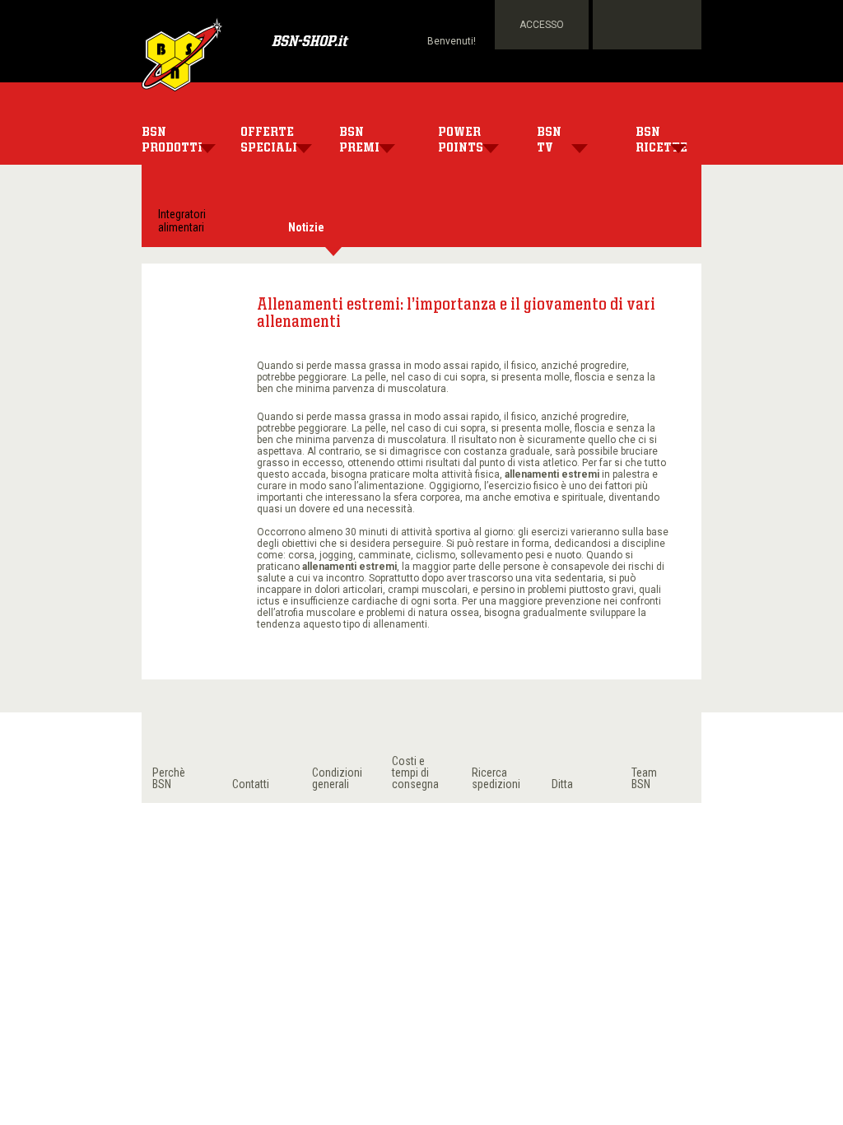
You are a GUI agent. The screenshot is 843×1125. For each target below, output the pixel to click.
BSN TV (549, 140)
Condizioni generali (337, 778)
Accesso (541, 24)
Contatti (250, 784)
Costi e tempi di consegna (415, 772)
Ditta (562, 784)
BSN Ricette (661, 140)
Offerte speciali (268, 140)
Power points (460, 140)
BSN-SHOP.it (309, 42)
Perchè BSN (168, 778)
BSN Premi (359, 140)
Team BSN (644, 778)
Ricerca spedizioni (496, 778)
